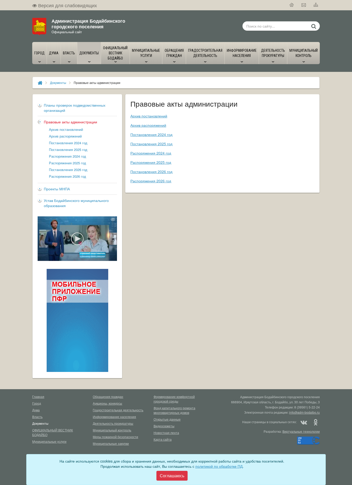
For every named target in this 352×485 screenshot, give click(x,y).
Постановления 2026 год (68, 169)
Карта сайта (163, 439)
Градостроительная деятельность (118, 410)
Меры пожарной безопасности (115, 437)
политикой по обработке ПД (218, 466)
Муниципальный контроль (112, 430)
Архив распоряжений (65, 136)
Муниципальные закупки (111, 443)
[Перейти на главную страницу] (292, 5)
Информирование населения (114, 416)
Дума (36, 410)
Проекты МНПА (57, 188)
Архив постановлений (66, 129)
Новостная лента (166, 432)
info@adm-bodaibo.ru (304, 412)
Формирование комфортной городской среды (174, 398)
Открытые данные (167, 419)
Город (36, 403)
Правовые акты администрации (70, 121)
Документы (58, 82)
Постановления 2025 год (68, 149)
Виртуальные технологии (301, 431)
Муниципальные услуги (49, 441)
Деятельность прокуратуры (113, 423)
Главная (38, 396)
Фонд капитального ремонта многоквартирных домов (174, 410)
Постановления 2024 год (68, 142)
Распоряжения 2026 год (67, 176)
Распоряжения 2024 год (67, 156)
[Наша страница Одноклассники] (315, 422)
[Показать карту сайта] (316, 5)
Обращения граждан (108, 396)
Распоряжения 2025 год (67, 162)
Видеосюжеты (164, 426)
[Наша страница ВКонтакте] (303, 422)
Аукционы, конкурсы (107, 403)
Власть (37, 416)
